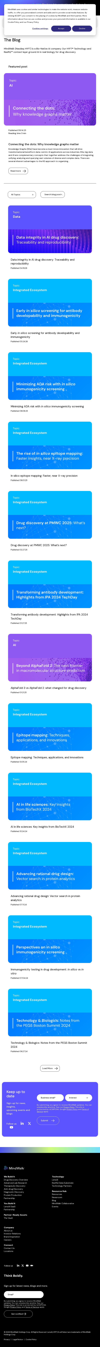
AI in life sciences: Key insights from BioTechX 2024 (42, 827)
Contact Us (9, 1248)
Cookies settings (40, 28)
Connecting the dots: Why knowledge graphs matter (43, 144)
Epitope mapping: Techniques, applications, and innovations (47, 757)
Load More (47, 1068)
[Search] (62, 194)
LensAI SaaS (9, 1206)
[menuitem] (8, 1339)
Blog (54, 1200)
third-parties (76, 16)
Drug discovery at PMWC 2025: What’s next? (39, 545)
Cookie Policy (13, 22)
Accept (61, 28)
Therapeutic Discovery (14, 1186)
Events (55, 1206)
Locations (8, 1251)
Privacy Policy (33, 22)
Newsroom (57, 1197)
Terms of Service (32, 1307)
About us (8, 1230)
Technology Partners (62, 1186)
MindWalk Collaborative (63, 1203)
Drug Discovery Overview (16, 1179)
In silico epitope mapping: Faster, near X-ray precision (44, 476)
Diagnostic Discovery (14, 1192)
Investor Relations (12, 1233)
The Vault (8, 1218)
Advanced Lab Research (15, 1183)
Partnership (9, 1198)
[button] (20, 1123)
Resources (57, 1194)
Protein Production (13, 1195)
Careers (7, 1240)
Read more (16, 171)
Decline (82, 28)
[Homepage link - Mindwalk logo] (14, 1168)
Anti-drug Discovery (13, 1189)
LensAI (55, 1179)
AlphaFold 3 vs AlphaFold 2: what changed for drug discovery (48, 688)
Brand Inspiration (12, 1236)
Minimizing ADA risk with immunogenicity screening (47, 406)
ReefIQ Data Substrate (62, 1183)
